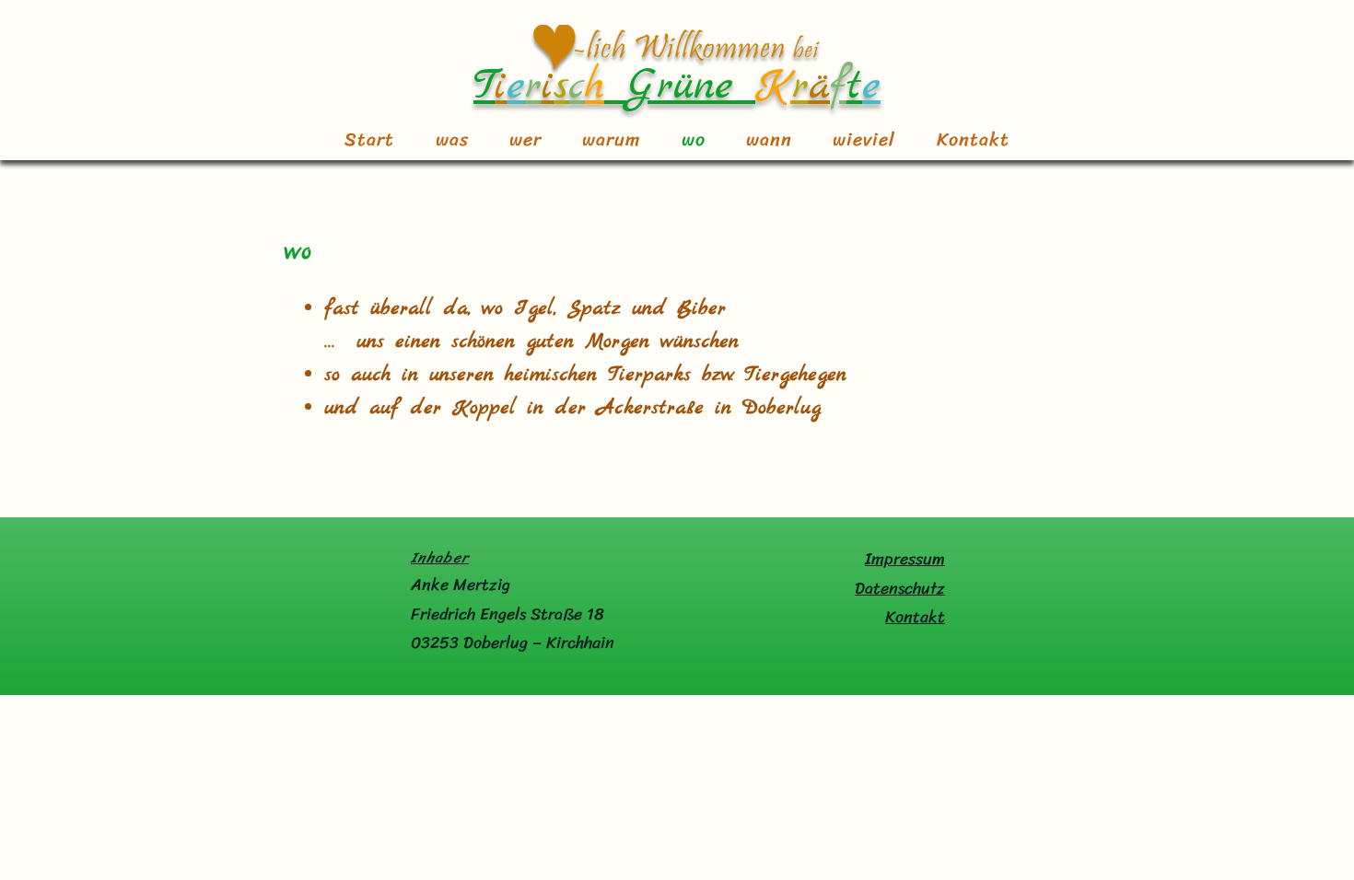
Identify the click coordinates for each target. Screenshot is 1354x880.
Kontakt (915, 616)
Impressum (905, 558)
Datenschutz (900, 588)
